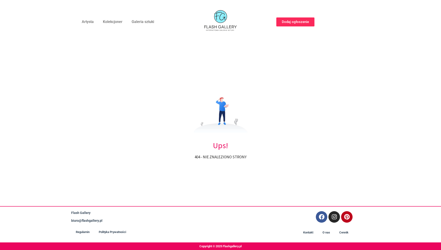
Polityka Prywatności (112, 232)
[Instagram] (334, 217)
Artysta (88, 22)
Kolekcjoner (112, 22)
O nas (326, 232)
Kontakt (308, 232)
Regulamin (83, 232)
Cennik (343, 232)
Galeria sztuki (143, 22)
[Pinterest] (347, 217)
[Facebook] (321, 217)
